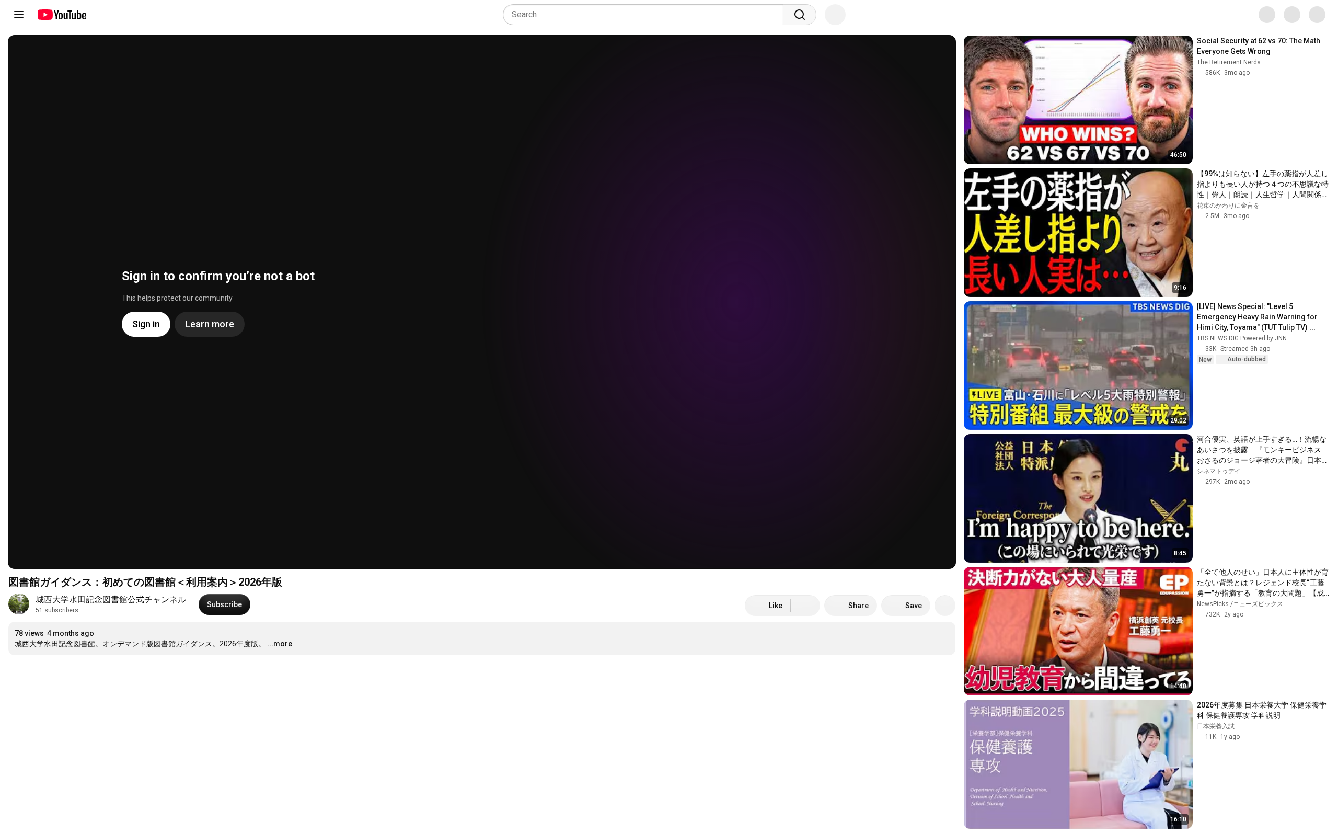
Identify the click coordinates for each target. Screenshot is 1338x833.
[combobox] (646, 14)
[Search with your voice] (835, 14)
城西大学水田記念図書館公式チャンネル (111, 599)
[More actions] (945, 605)
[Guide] (19, 14)
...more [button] (279, 644)
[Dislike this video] (805, 605)
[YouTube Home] (61, 14)
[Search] (799, 14)
